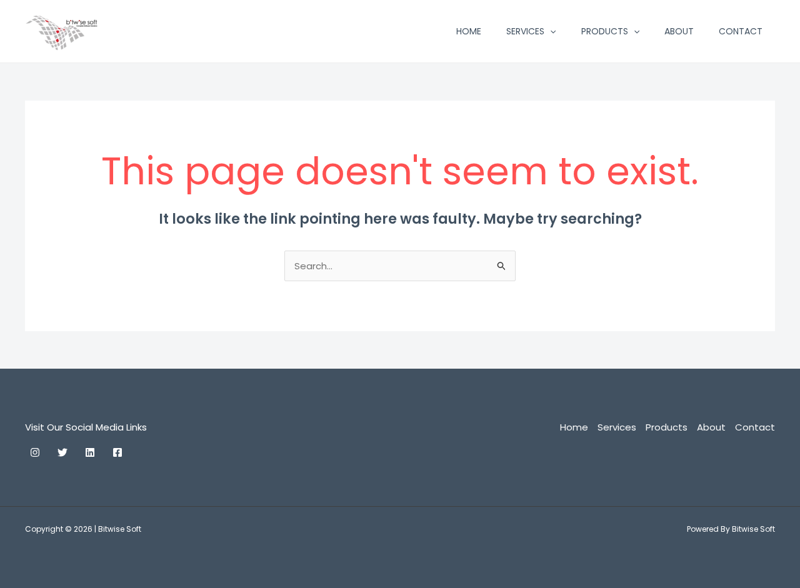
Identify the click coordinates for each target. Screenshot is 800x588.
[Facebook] (118, 452)
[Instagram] (35, 452)
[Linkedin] (90, 452)
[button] (550, 31)
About (679, 31)
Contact (740, 31)
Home (468, 31)
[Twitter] (62, 452)
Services (525, 31)
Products (604, 31)
